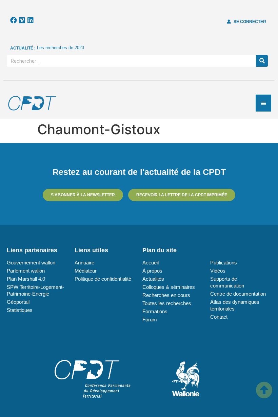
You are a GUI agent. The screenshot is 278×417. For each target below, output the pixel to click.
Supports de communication (227, 282)
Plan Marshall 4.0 (26, 279)
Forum (149, 319)
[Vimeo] (22, 20)
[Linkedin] (30, 20)
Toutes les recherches (166, 303)
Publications (223, 262)
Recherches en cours (166, 295)
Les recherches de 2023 (60, 47)
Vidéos (217, 271)
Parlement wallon (26, 271)
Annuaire (84, 262)
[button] (246, 21)
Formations (154, 311)
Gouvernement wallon (31, 262)
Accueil (150, 262)
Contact (218, 317)
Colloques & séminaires (168, 287)
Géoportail (18, 302)
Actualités (153, 279)
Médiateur (86, 271)
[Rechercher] (262, 61)
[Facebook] (13, 20)
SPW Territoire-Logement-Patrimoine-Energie (35, 290)
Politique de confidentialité (103, 279)
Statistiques (20, 310)
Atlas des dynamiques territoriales (234, 305)
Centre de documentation (238, 294)
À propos (152, 271)
